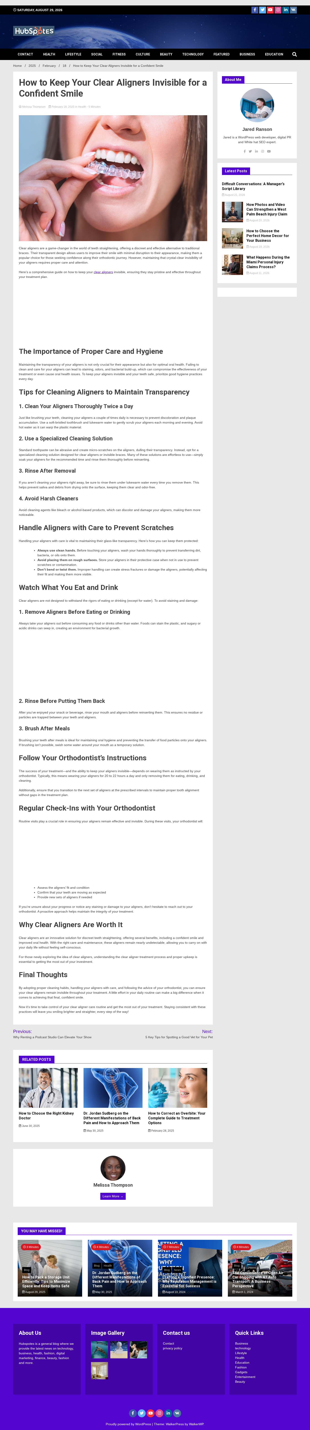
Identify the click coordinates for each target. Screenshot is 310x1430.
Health (49, 54)
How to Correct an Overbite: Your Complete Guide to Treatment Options (177, 1118)
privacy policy (172, 1348)
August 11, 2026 (259, 273)
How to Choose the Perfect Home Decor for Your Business (267, 236)
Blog (27, 1270)
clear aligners (103, 272)
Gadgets (241, 1372)
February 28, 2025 (162, 1130)
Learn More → (113, 1196)
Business (247, 54)
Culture (143, 54)
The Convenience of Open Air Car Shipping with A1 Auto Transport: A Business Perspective (257, 1279)
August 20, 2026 (259, 220)
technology (193, 54)
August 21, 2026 (234, 195)
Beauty (166, 54)
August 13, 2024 (175, 1292)
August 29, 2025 (35, 1292)
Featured (222, 54)
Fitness (119, 54)
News (177, 1270)
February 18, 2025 (63, 106)
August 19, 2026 (259, 246)
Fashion (241, 1367)
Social (97, 54)
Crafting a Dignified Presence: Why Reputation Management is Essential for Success (189, 1281)
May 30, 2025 (94, 1130)
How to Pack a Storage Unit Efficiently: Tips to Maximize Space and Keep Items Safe (46, 1281)
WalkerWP (196, 1424)
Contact (25, 54)
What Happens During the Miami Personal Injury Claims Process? (268, 262)
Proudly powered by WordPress (129, 1424)
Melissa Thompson (34, 106)
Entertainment (245, 1377)
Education (274, 54)
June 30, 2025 (30, 1126)
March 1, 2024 (244, 1292)
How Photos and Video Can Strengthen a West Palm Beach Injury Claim (266, 209)
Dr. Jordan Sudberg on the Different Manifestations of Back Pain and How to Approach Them (112, 1118)
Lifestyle (73, 54)
